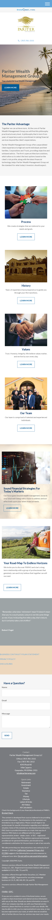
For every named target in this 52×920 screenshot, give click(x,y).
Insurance (26, 791)
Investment (26, 785)
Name (4, 687)
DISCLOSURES (6, 664)
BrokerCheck (7, 813)
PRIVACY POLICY (7, 659)
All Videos (26, 804)
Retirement (26, 782)
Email (4, 700)
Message (6, 713)
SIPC (13, 877)
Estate (26, 788)
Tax (26, 793)
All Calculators (26, 807)
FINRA (5, 877)
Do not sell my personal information (32, 856)
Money (26, 796)
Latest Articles (26, 802)
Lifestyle (26, 799)
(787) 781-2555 (27, 40)
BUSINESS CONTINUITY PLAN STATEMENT (19, 654)
